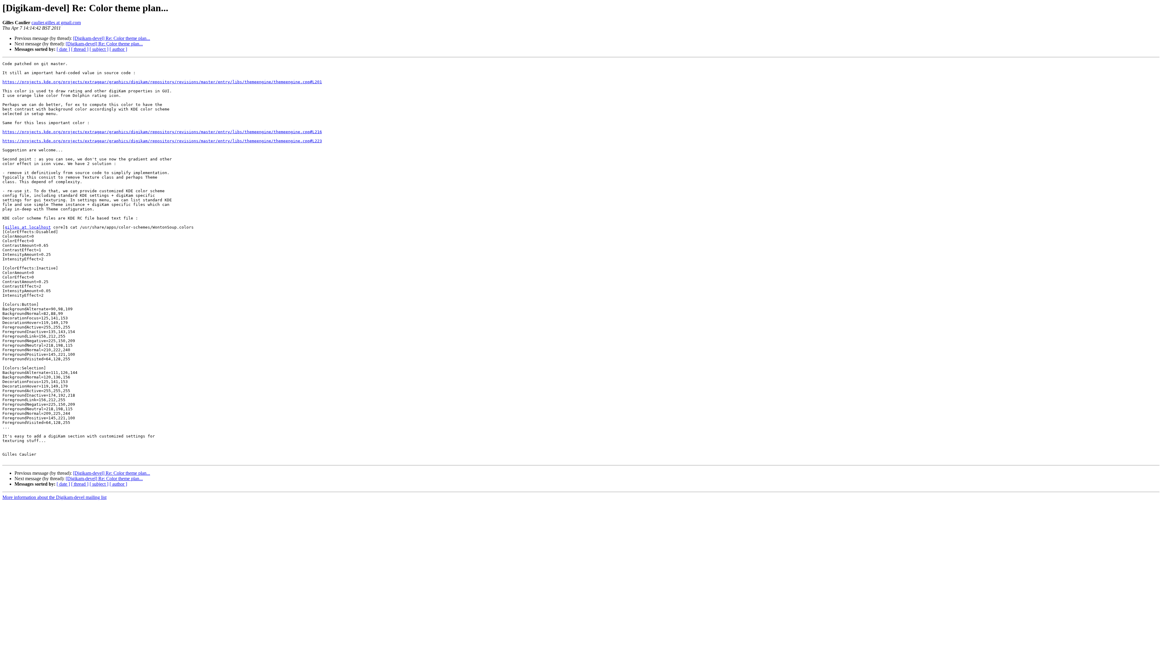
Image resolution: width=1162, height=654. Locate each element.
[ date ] (63, 49)
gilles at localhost (28, 227)
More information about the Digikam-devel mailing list (54, 497)
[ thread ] (79, 49)
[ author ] (118, 49)
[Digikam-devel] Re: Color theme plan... (111, 38)
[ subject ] (99, 49)
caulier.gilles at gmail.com (56, 22)
